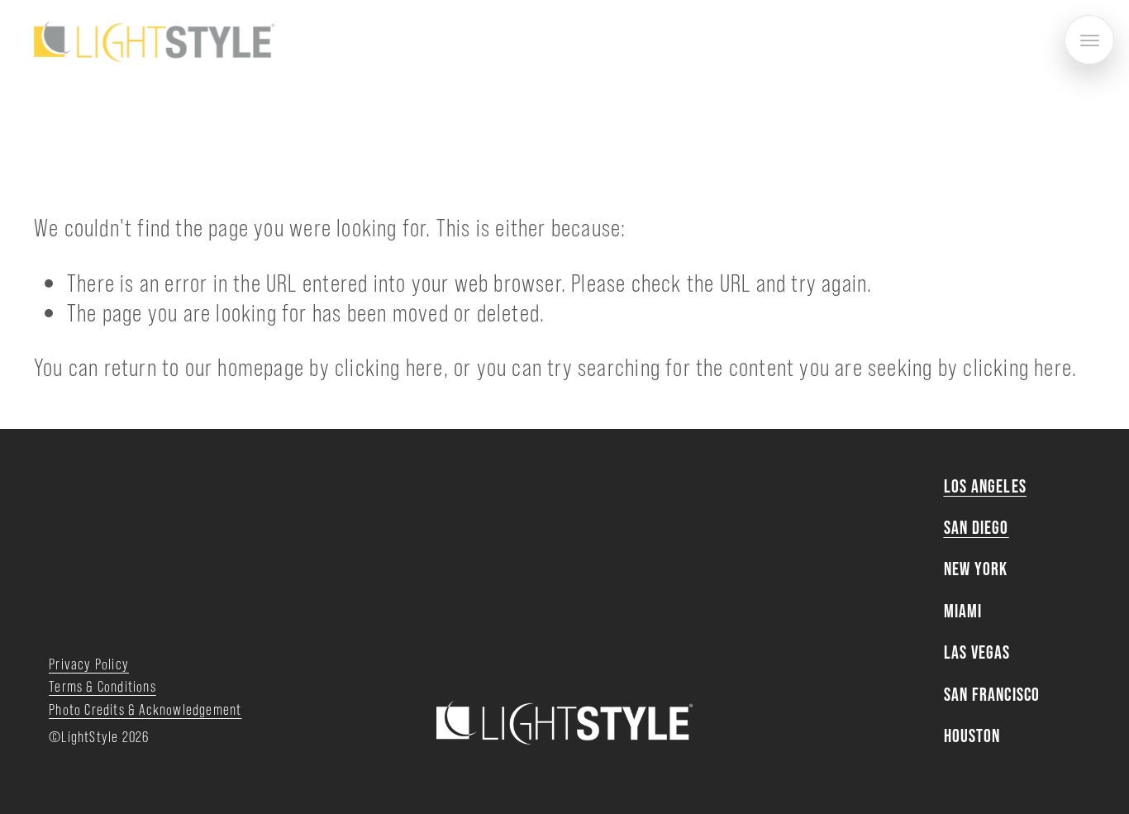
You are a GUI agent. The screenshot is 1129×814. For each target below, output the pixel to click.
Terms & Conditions (102, 686)
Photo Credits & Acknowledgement (145, 709)
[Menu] (1089, 39)
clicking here (389, 366)
